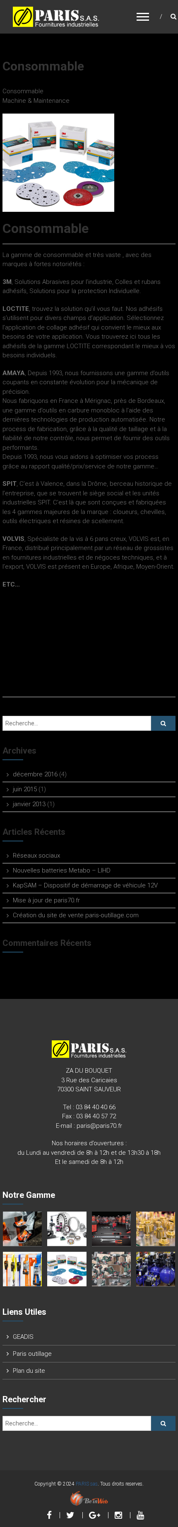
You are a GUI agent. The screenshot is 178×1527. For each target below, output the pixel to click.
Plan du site (29, 1370)
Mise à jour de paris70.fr (46, 900)
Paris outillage (32, 1353)
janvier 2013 (29, 804)
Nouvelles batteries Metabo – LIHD (62, 870)
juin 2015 (25, 789)
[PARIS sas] (56, 16)
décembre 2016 (35, 774)
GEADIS (23, 1336)
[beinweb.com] (89, 1498)
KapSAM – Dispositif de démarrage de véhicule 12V (85, 885)
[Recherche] (163, 723)
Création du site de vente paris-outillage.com (76, 915)
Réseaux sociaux (36, 855)
